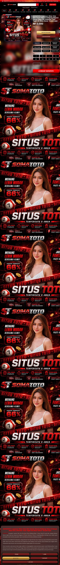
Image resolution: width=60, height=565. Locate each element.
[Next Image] (29, 29)
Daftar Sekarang (46, 32)
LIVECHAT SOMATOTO (46, 71)
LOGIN (44, 554)
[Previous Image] (7, 29)
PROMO (16, 554)
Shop (5, 5)
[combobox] (27, 4)
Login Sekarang (46, 36)
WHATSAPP (44, 558)
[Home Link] (11, 5)
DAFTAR (16, 558)
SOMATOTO (5, 533)
